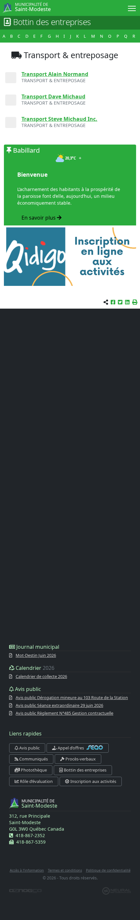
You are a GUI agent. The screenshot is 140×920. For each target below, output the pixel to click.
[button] (134, 302)
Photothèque (33, 770)
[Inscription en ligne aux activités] (70, 256)
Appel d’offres (71, 748)
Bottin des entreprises (84, 770)
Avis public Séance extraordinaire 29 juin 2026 (59, 705)
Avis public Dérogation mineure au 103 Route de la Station (72, 697)
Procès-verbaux (80, 759)
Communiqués (33, 759)
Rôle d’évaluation (36, 781)
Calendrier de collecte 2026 (41, 676)
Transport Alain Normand (54, 74)
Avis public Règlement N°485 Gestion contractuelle (64, 713)
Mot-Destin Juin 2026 (36, 655)
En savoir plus (39, 217)
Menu (132, 8)
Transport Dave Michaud (53, 96)
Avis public (29, 748)
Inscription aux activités (92, 781)
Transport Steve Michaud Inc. (59, 118)
